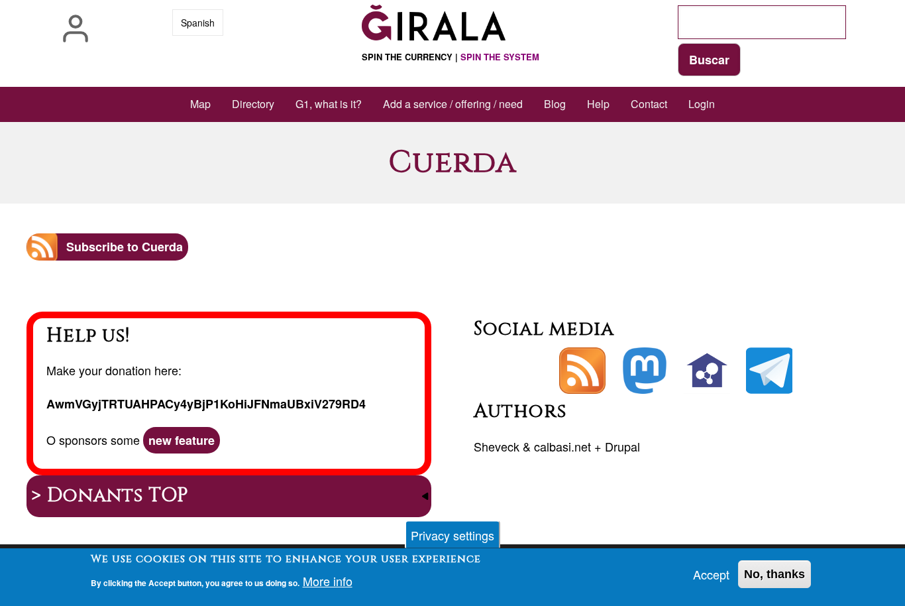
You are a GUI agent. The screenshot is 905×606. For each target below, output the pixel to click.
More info (327, 580)
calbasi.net (562, 446)
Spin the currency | (450, 56)
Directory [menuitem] (253, 103)
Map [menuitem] (200, 103)
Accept (711, 574)
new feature (181, 440)
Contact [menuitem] (649, 103)
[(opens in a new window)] (644, 370)
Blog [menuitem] (555, 103)
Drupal (622, 446)
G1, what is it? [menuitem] (328, 103)
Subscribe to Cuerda (124, 246)
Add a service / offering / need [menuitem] (453, 103)
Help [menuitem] (598, 103)
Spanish (198, 22)
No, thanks (774, 574)
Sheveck (496, 446)
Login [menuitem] (701, 103)
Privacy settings (452, 535)
